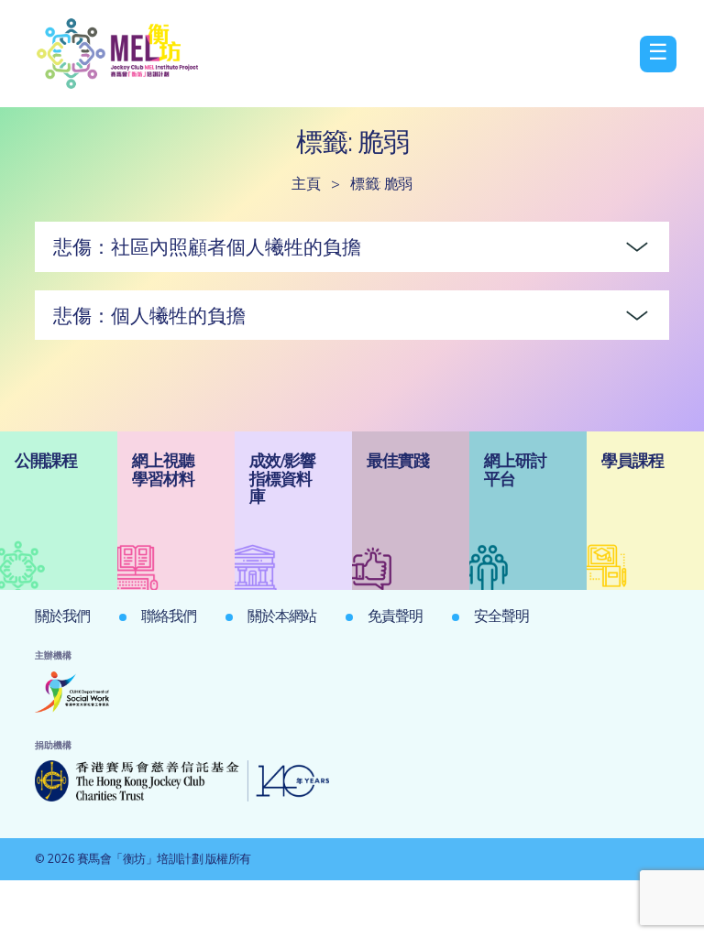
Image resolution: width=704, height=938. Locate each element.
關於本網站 (282, 615)
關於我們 (62, 615)
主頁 (306, 183)
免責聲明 (395, 615)
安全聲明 (501, 615)
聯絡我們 (168, 615)
